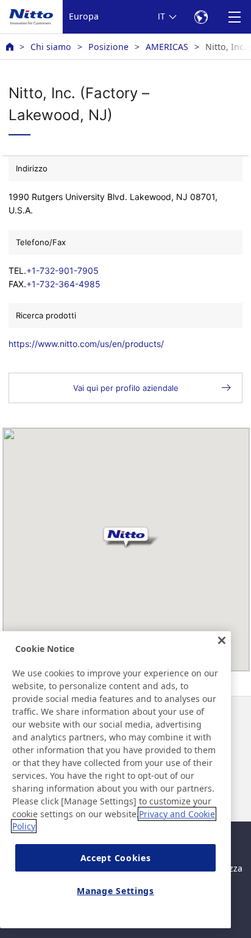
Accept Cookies (115, 858)
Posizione (108, 46)
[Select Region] (200, 17)
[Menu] (234, 17)
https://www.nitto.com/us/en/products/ (86, 343)
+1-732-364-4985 (63, 284)
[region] (115, 779)
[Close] (221, 640)
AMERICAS (167, 46)
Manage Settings (115, 891)
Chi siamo (50, 46)
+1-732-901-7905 (62, 270)
